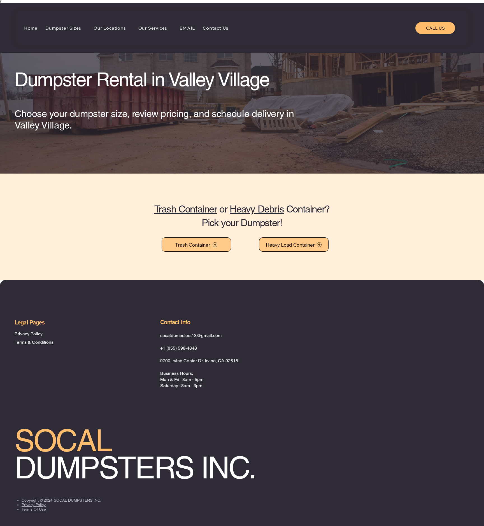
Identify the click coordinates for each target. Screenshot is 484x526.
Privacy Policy (29, 333)
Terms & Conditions (34, 342)
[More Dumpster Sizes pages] (84, 28)
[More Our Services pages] (170, 28)
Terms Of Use (34, 509)
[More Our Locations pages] (129, 28)
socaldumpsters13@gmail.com (191, 335)
